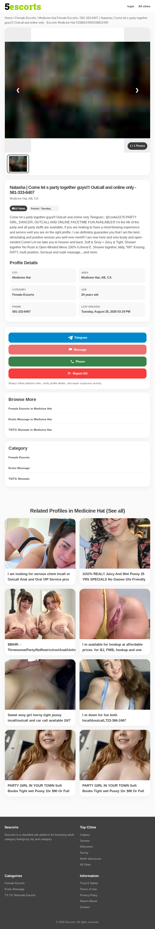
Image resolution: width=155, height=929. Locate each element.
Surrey (84, 852)
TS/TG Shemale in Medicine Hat (30, 429)
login (130, 6)
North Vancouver (90, 858)
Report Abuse (88, 901)
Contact (85, 907)
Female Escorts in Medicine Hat (30, 408)
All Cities (85, 864)
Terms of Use (88, 889)
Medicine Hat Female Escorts (58, 18)
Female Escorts (25, 18)
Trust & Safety (89, 883)
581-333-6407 (22, 192)
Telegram (80, 337)
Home (9, 18)
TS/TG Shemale (18, 478)
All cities (144, 6)
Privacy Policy (88, 895)
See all (115, 511)
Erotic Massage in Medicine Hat (30, 419)
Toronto (85, 840)
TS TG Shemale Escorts (20, 895)
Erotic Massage (19, 468)
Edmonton (86, 846)
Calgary (85, 834)
